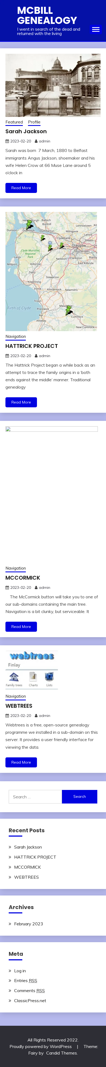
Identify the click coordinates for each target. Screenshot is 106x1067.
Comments (29, 990)
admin (44, 141)
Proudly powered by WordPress (41, 1046)
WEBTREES (18, 706)
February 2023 (28, 923)
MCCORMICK (22, 578)
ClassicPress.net (30, 1000)
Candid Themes (61, 1053)
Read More (21, 187)
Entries (25, 980)
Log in (20, 970)
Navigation (15, 336)
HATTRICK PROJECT (31, 346)
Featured (14, 122)
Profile (34, 122)
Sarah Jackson (26, 131)
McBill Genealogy (47, 15)
